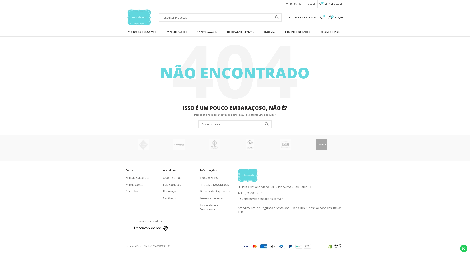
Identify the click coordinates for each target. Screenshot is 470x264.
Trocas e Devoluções (214, 185)
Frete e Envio (209, 178)
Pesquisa (276, 17)
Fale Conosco (172, 185)
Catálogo (169, 198)
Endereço (169, 191)
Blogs (311, 3)
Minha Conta (134, 185)
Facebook (287, 3)
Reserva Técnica (211, 198)
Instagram (295, 3)
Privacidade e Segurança (209, 207)
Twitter (291, 3)
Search (266, 124)
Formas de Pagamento (215, 191)
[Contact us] (463, 248)
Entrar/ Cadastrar (138, 178)
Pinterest (300, 3)
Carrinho (132, 191)
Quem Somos (172, 178)
